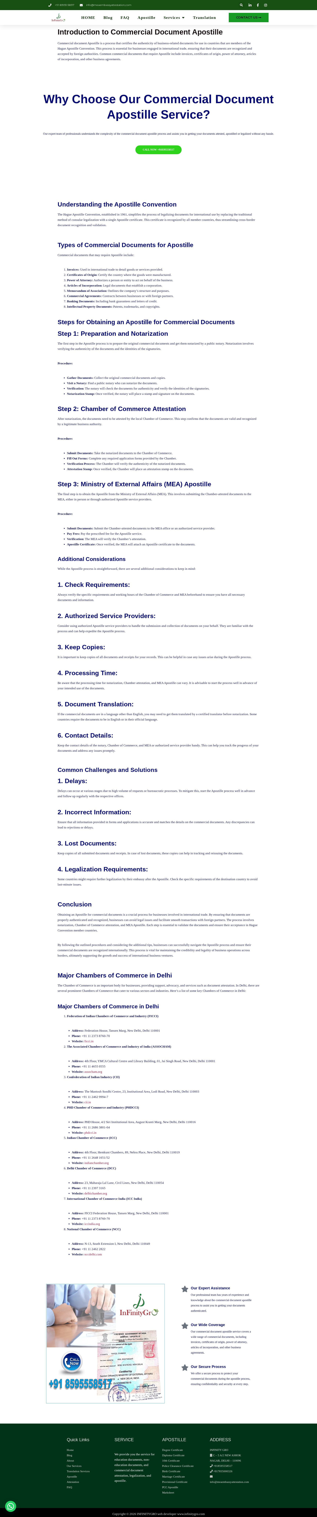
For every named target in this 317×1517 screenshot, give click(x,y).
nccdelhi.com (93, 1254)
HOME (88, 18)
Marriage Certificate (173, 1476)
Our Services (74, 1465)
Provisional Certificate (174, 1481)
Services (172, 18)
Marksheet (168, 1492)
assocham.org (93, 1072)
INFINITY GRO (219, 1450)
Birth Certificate (171, 1471)
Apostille (146, 18)
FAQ (125, 18)
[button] (241, 5)
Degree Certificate (172, 1450)
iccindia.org (92, 1224)
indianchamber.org (96, 1163)
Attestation (73, 1481)
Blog (107, 18)
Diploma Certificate (173, 1455)
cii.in (87, 1102)
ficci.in (89, 1041)
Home (70, 1450)
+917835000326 (222, 1471)
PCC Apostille (170, 1487)
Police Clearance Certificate (178, 1465)
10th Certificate (171, 1460)
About (70, 1460)
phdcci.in (90, 1132)
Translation (204, 18)
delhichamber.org (95, 1193)
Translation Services (78, 1471)
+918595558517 (222, 1465)
